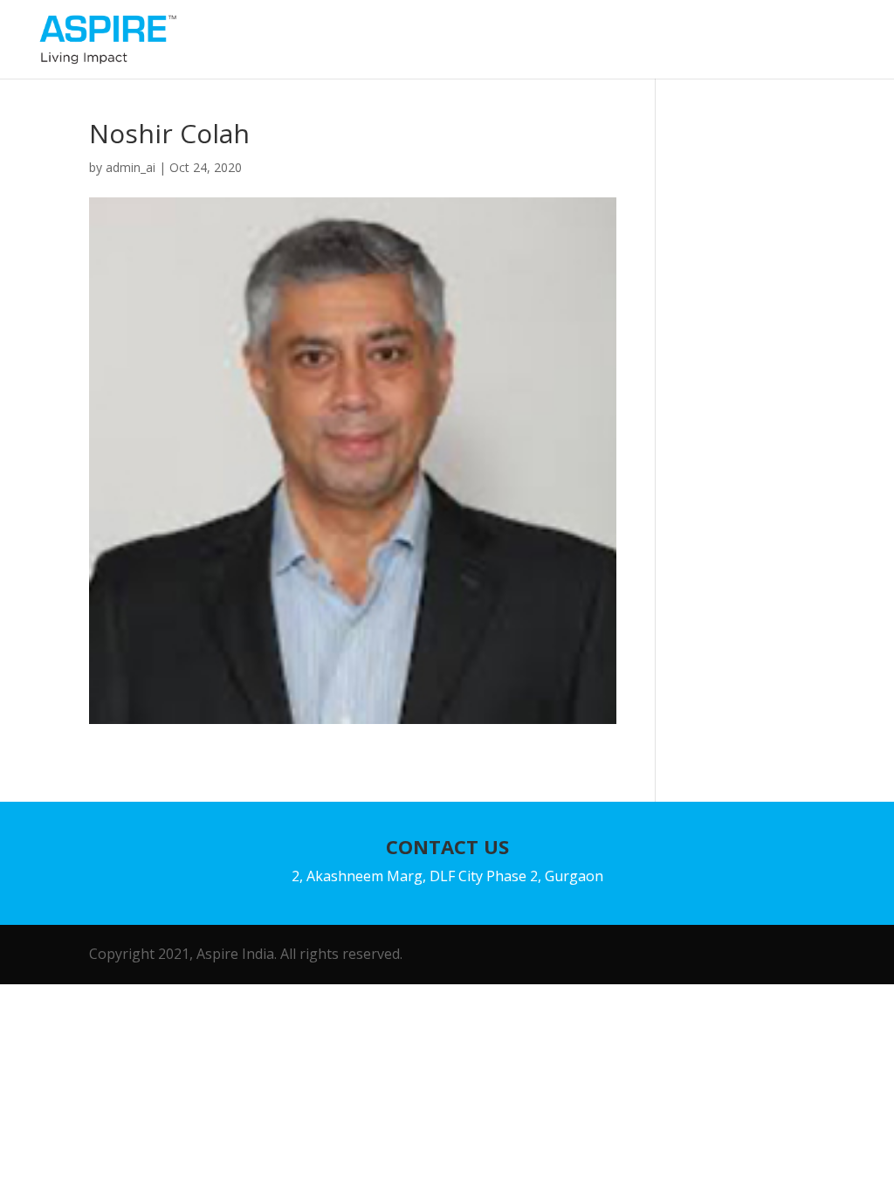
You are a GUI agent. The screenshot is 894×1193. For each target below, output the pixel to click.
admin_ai (130, 167)
